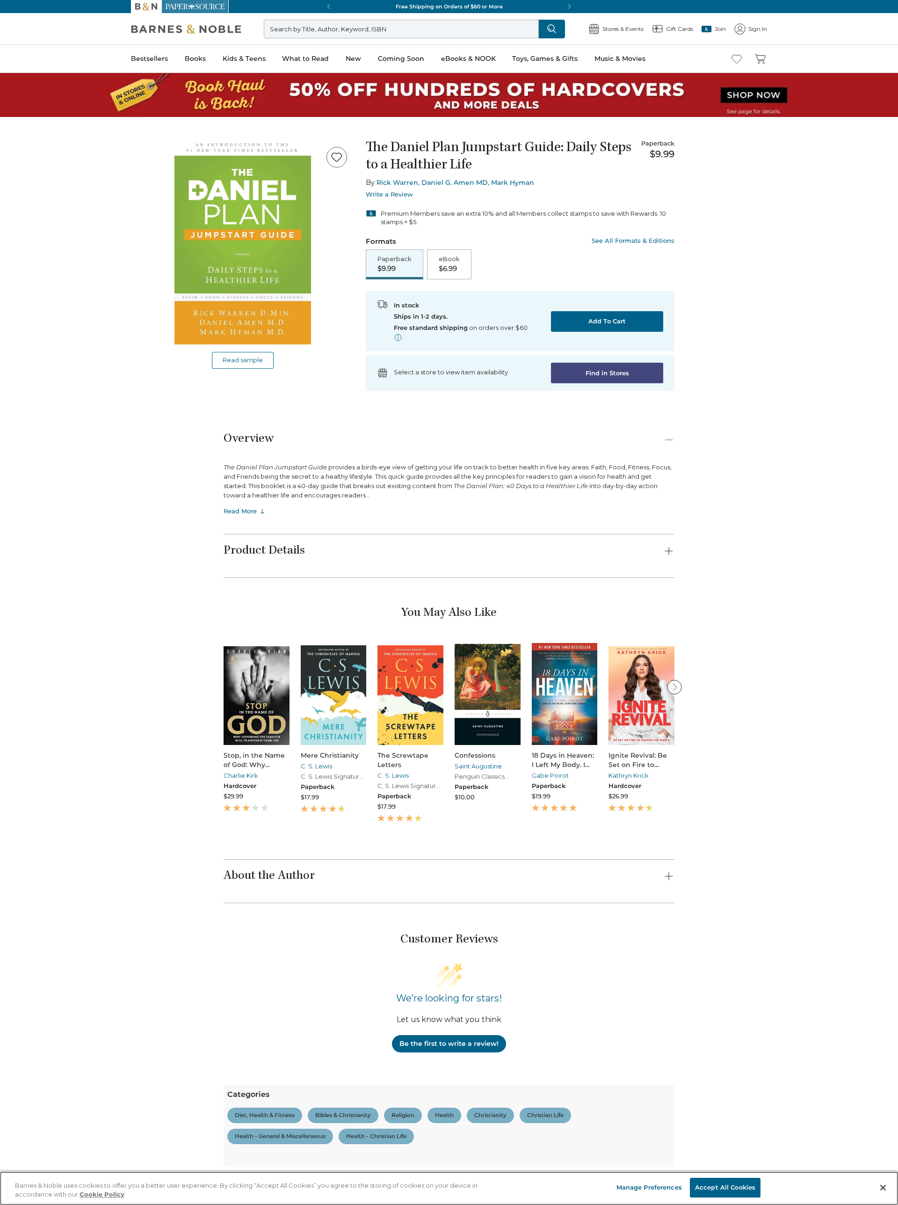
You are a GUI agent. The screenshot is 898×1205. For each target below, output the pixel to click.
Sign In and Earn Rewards (61, 958)
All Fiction (57, 1053)
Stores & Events (41, 376)
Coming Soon (24, 305)
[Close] (13, 151)
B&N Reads (33, 347)
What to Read (25, 287)
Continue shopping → (36, 117)
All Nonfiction (62, 1163)
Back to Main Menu (37, 421)
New (11, 296)
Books (16, 267)
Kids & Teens (25, 277)
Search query (36, 170)
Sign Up (16, 85)
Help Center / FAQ (62, 998)
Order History (35, 361)
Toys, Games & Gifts (36, 324)
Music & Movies (29, 333)
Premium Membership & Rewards (84, 984)
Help (22, 404)
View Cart (20, 36)
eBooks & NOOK (30, 314)
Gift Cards (32, 390)
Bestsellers (19, 259)
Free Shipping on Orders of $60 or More (63, 589)
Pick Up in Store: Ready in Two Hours (61, 621)
